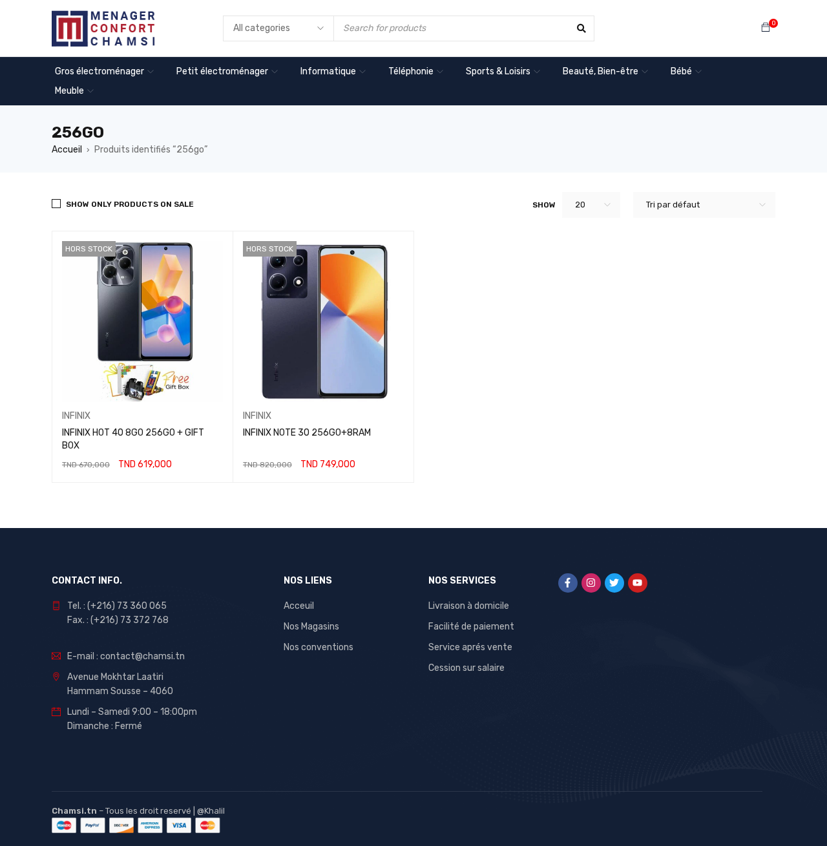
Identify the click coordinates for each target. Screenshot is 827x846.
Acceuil (299, 605)
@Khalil (211, 811)
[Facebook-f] (568, 583)
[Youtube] (637, 583)
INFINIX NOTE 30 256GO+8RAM (307, 432)
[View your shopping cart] (765, 28)
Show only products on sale (130, 204)
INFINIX (76, 415)
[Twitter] (614, 583)
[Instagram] (591, 583)
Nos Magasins (311, 626)
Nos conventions (318, 647)
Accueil (67, 149)
